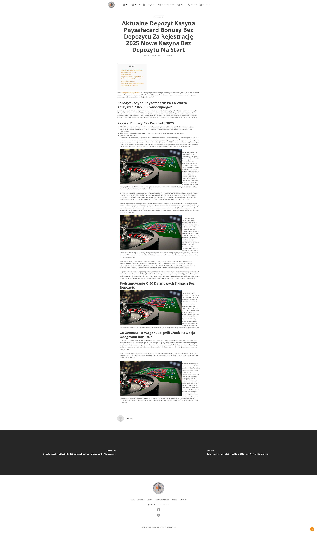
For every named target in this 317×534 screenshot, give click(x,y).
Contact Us (183, 500)
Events (150, 500)
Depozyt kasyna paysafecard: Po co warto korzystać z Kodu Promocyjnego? (132, 72)
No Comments (168, 56)
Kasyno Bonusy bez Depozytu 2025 (132, 77)
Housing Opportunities (162, 500)
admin (147, 56)
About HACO (141, 500)
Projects (174, 500)
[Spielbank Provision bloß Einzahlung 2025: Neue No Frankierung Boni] (237, 452)
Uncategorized (159, 17)
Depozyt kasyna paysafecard (130, 93)
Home (132, 500)
